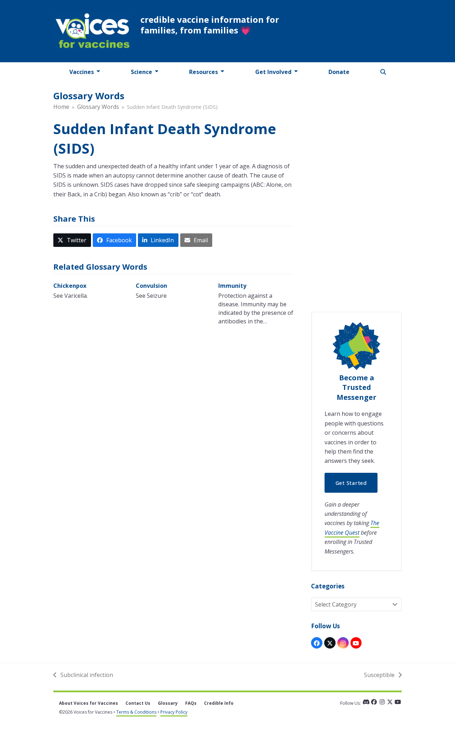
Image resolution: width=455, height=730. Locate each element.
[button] (383, 72)
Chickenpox (69, 286)
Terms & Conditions (136, 712)
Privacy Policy (173, 712)
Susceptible (379, 675)
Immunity (232, 286)
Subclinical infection (83, 675)
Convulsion (151, 286)
